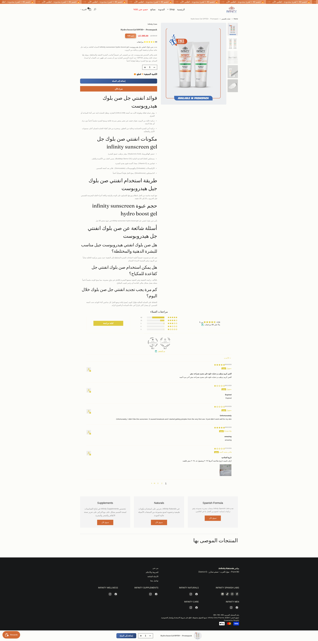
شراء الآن (119, 89)
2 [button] (161, 483)
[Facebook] (196, 594)
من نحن (155, 568)
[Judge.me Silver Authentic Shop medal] (165, 342)
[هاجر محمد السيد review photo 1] (226, 470)
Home (236, 19)
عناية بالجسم (226, 19)
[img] (219, 365)
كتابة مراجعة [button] (108, 323)
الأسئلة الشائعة (152, 576)
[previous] (221, 63)
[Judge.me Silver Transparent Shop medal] (153, 342)
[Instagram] (191, 594)
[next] (165, 63)
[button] (149, 42)
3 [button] (157, 483)
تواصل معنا (154, 581)
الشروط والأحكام (152, 572)
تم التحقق (161, 351)
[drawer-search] (95, 9)
